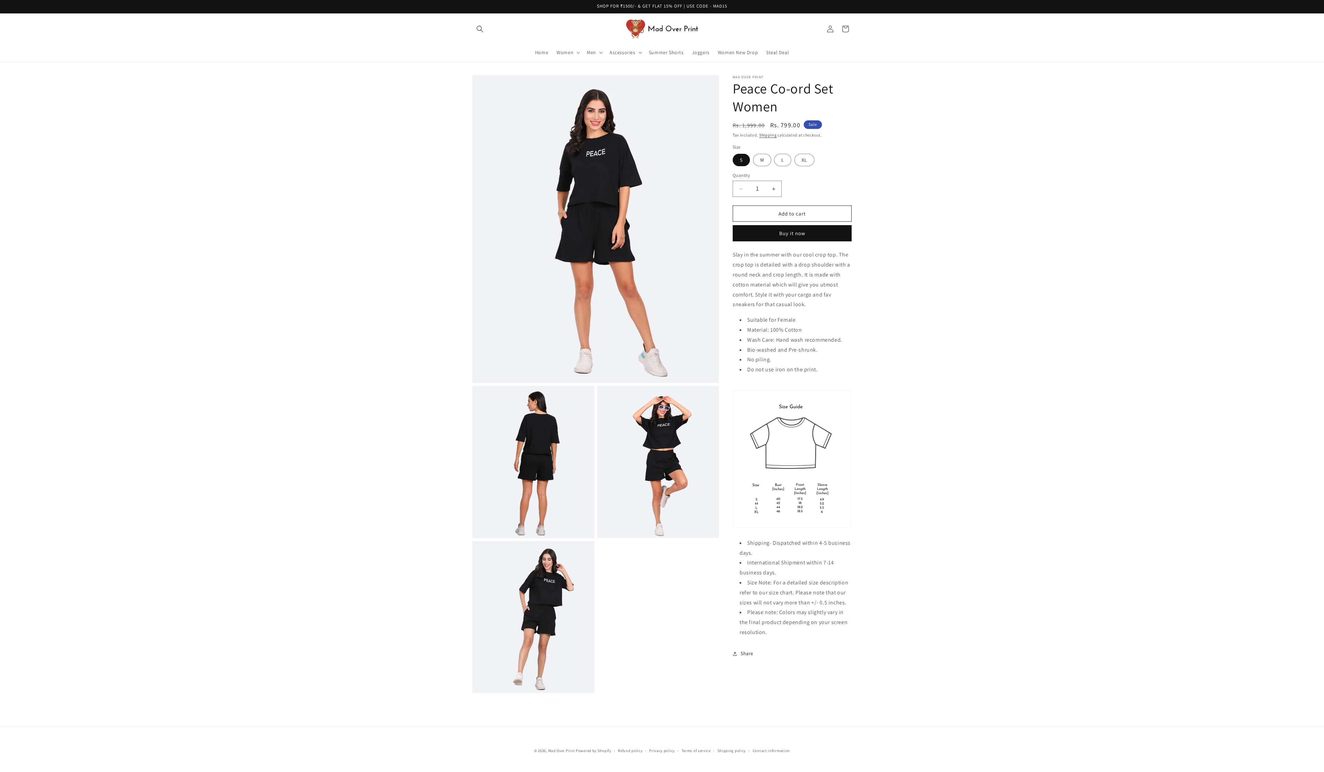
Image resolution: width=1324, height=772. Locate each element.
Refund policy (630, 750)
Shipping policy (732, 750)
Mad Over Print (561, 750)
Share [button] (747, 653)
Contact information (771, 750)
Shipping (768, 135)
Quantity (741, 175)
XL (804, 160)
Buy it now (792, 233)
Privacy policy (662, 750)
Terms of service (696, 750)
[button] (480, 29)
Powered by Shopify (593, 750)
